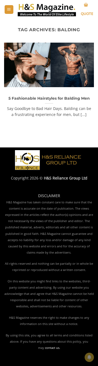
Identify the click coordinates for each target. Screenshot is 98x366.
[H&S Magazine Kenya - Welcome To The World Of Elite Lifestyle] (47, 10)
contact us (52, 348)
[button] (9, 9)
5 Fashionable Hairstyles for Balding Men (49, 98)
